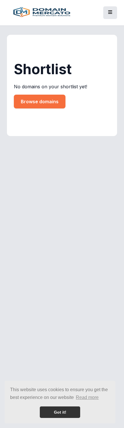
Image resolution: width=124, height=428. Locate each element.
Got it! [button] (60, 412)
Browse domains (40, 101)
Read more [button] (87, 397)
